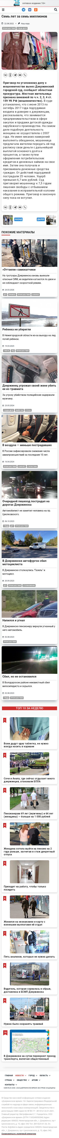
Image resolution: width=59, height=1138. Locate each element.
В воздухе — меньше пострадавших (27, 445)
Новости (19, 1075)
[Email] (20, 75)
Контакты (9, 1085)
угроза (28, 410)
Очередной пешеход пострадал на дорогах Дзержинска (25, 502)
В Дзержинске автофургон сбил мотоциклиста (24, 562)
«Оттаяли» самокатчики (19, 269)
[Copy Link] (25, 75)
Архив (35, 1080)
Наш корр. (25, 24)
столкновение (29, 585)
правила (12, 294)
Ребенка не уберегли (16, 329)
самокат (35, 294)
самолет (21, 466)
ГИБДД (6, 526)
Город (32, 1075)
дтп (5, 294)
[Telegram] (15, 75)
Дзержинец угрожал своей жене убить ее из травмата (29, 387)
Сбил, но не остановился (19, 676)
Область (44, 1075)
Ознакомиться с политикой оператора (19, 1133)
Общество (22, 1080)
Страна (8, 1080)
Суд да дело (22, 28)
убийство (19, 410)
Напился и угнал (13, 620)
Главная (9, 1075)
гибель (6, 351)
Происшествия (9, 28)
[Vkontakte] (5, 75)
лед (12, 351)
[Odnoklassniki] (10, 75)
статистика (32, 466)
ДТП (12, 526)
